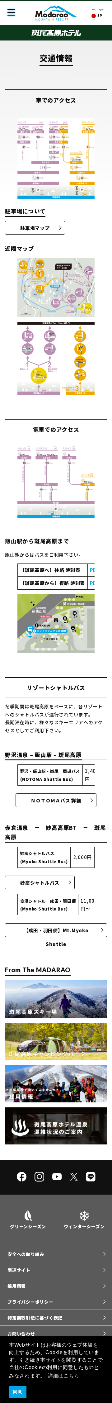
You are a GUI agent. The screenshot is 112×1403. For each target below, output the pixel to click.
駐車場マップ (35, 228)
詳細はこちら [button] (63, 1375)
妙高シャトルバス (39, 882)
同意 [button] (17, 1391)
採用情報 (16, 1286)
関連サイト (18, 1270)
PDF (94, 570)
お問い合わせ (21, 1333)
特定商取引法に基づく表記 (35, 1318)
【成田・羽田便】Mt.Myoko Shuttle (57, 932)
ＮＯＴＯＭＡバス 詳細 (56, 800)
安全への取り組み (25, 1254)
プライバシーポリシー (30, 1302)
